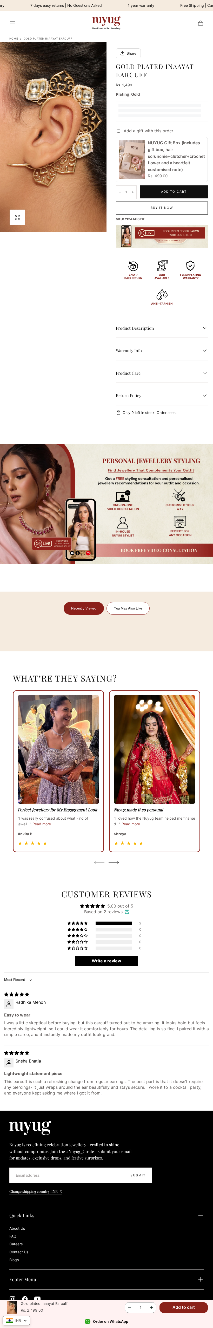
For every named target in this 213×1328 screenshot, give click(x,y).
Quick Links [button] (21, 1215)
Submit (138, 1175)
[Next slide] (114, 862)
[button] (12, 23)
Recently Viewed (83, 608)
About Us (17, 1228)
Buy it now (162, 208)
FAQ (12, 1236)
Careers (16, 1244)
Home (14, 38)
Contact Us (18, 1252)
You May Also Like (128, 608)
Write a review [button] (106, 960)
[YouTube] (37, 1299)
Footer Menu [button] (22, 1279)
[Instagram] (12, 1299)
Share (131, 53)
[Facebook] (25, 1299)
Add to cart (174, 192)
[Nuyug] (30, 1128)
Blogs (14, 1260)
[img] (16, 994)
